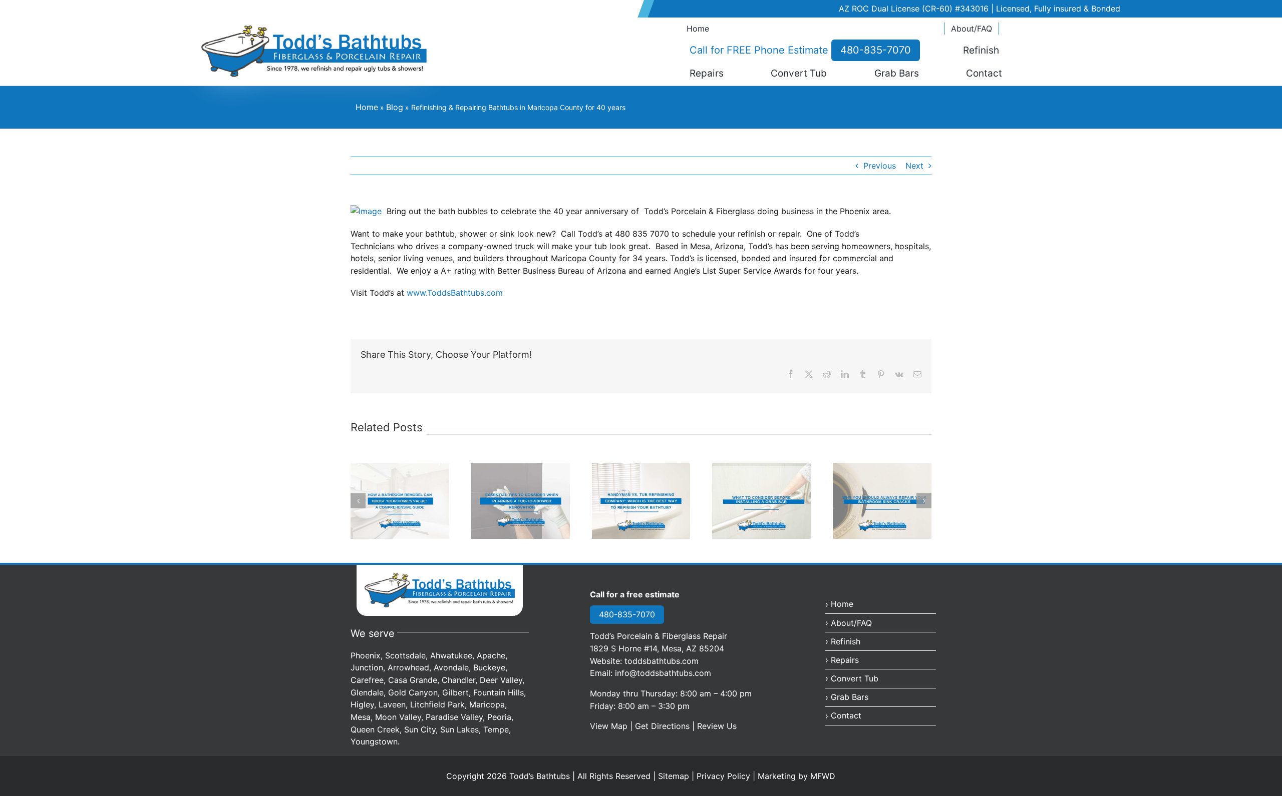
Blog (394, 107)
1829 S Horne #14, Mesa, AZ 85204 (657, 648)
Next (914, 166)
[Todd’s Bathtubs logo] (314, 29)
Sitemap (673, 776)
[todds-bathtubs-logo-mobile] (440, 577)
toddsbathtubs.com (661, 661)
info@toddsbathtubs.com (663, 673)
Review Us (717, 726)
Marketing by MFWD (796, 776)
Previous (879, 166)
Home (367, 107)
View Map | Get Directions (640, 726)
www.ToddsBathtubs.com (455, 293)
